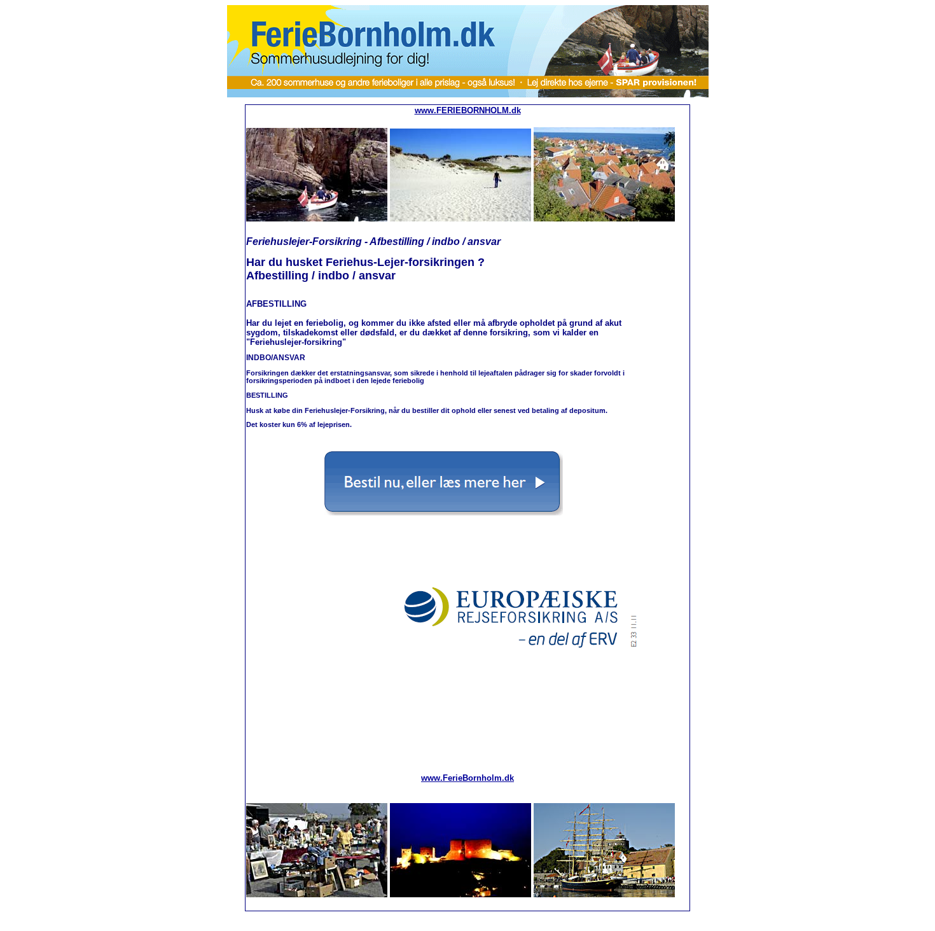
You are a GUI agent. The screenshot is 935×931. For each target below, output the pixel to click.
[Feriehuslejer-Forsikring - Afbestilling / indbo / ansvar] (443, 512)
